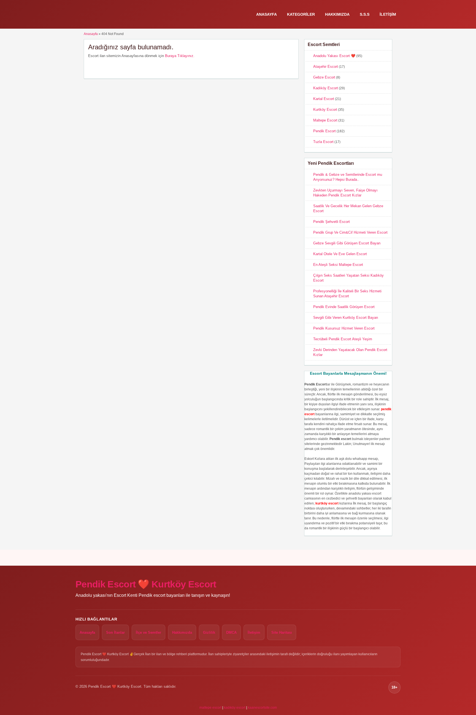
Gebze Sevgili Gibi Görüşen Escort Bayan (346, 243)
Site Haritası (281, 632)
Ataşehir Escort (325, 66)
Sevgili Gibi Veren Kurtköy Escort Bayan (345, 317)
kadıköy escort (234, 707)
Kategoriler (301, 14)
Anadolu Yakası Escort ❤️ (334, 56)
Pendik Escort (324, 131)
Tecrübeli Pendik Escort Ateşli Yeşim (342, 339)
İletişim (388, 14)
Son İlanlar (115, 632)
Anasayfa (266, 14)
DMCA (231, 632)
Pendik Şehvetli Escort (331, 222)
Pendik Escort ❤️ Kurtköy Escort (145, 584)
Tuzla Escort (323, 142)
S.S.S (364, 14)
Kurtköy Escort (325, 109)
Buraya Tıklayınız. (179, 56)
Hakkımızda (337, 14)
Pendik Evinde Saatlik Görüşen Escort (344, 307)
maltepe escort (210, 707)
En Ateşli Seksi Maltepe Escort (338, 265)
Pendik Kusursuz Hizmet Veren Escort (344, 328)
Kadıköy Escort (325, 88)
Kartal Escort (323, 99)
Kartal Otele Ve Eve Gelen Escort (340, 254)
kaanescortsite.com (262, 707)
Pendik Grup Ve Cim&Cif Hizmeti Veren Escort (350, 232)
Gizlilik (209, 632)
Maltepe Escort (325, 120)
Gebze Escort (324, 77)
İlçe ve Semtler (148, 632)
